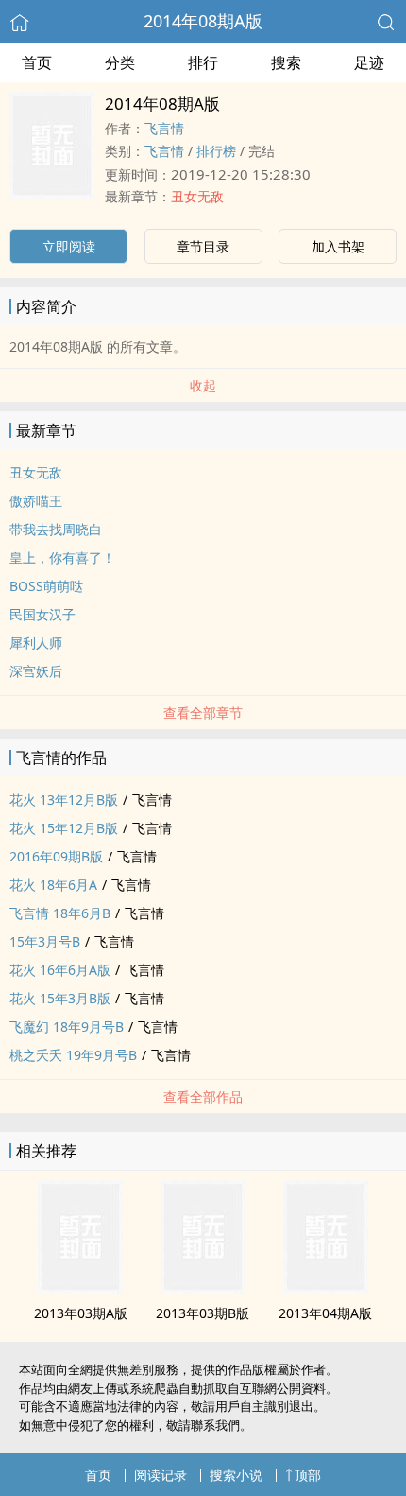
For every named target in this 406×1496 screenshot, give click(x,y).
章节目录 (203, 246)
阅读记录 (160, 1475)
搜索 (286, 62)
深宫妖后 (35, 671)
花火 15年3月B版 (59, 998)
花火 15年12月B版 (63, 828)
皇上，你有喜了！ (62, 557)
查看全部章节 (203, 713)
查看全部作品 (203, 1096)
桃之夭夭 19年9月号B (73, 1055)
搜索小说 (236, 1475)
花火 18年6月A (53, 885)
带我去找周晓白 (55, 529)
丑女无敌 (197, 196)
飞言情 (164, 128)
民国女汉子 (42, 614)
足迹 (369, 62)
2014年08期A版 (203, 20)
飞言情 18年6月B (59, 913)
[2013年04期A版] (325, 1288)
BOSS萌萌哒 (46, 586)
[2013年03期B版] (203, 1288)
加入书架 (338, 246)
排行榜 (216, 151)
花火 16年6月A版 (59, 970)
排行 (203, 62)
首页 (37, 62)
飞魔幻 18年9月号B (66, 1026)
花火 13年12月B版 (63, 800)
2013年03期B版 (202, 1313)
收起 (203, 385)
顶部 (308, 1475)
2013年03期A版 (80, 1313)
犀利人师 (35, 643)
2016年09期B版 (56, 856)
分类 (120, 62)
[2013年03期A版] (80, 1288)
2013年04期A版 (325, 1313)
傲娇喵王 (35, 501)
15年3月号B (44, 941)
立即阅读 (68, 246)
